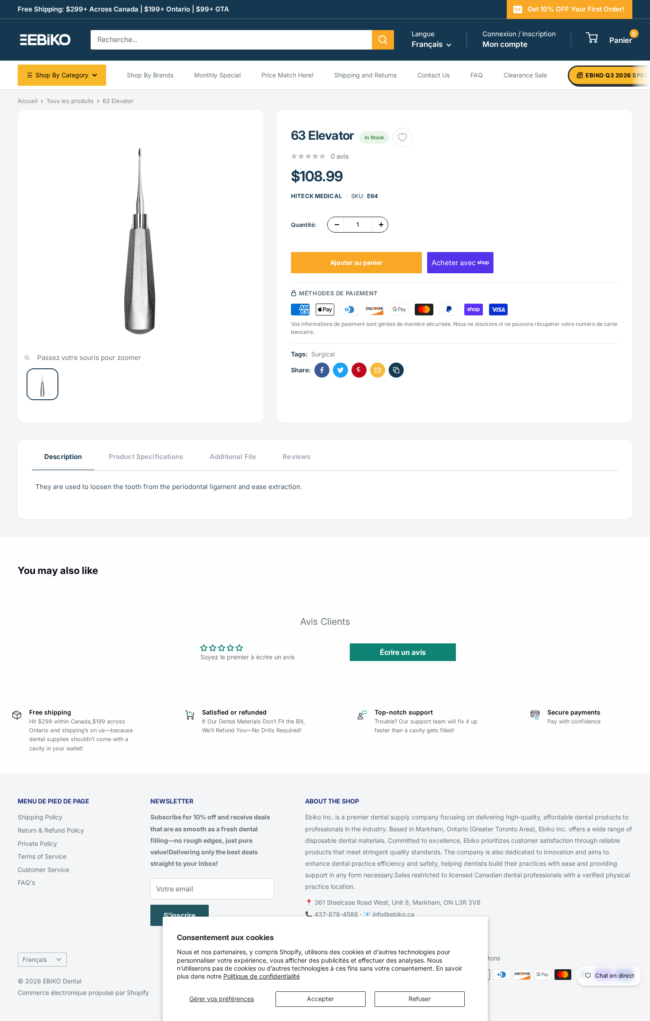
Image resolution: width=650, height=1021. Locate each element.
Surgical (323, 354)
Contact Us (433, 75)
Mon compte (505, 44)
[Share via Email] (377, 370)
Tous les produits (70, 100)
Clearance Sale (525, 75)
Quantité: (304, 224)
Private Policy (37, 843)
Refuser (420, 998)
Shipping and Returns (365, 75)
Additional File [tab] (233, 456)
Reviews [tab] (296, 456)
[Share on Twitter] (340, 370)
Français (35, 959)
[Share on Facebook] (321, 370)
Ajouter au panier (356, 262)
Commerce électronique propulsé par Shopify (83, 992)
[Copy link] (396, 370)
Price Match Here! (287, 75)
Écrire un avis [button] (403, 652)
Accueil (28, 100)
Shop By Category (57, 75)
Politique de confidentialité (261, 976)
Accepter (320, 998)
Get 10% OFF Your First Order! (576, 9)
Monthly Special (217, 75)
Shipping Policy (40, 817)
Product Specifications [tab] (146, 456)
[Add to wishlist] (402, 137)
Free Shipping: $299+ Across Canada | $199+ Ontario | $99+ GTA (123, 9)
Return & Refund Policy (51, 830)
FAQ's (26, 882)
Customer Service (43, 869)
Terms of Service (42, 856)
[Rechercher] (383, 40)
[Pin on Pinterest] (359, 370)
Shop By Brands (150, 75)
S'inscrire (179, 915)
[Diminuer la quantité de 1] (336, 225)
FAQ (476, 75)
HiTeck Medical (316, 195)
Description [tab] (63, 456)
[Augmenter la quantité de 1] (380, 225)
